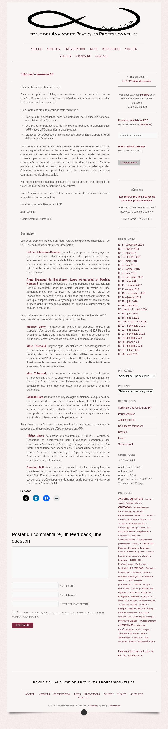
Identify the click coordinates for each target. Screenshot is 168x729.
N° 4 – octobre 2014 (129, 256)
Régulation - (141, 625)
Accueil (36, 49)
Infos (93, 49)
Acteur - (149, 499)
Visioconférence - (146, 641)
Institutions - (147, 592)
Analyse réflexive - (134, 503)
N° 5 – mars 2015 (128, 261)
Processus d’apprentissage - (141, 617)
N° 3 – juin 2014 (127, 253)
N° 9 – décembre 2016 (130, 277)
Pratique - (122, 609)
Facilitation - (123, 568)
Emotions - (123, 556)
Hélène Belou (35, 435)
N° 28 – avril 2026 (128, 354)
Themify (93, 706)
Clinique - (144, 519)
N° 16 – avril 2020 (128, 305)
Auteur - (150, 515)
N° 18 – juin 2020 (128, 313)
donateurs (145, 124)
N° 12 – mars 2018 (128, 289)
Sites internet (125, 444)
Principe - (151, 609)
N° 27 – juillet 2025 (129, 350)
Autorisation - (124, 519)
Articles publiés (126, 419)
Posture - (144, 604)
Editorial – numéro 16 (36, 74)
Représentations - (126, 629)
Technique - (137, 637)
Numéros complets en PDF (133, 120)
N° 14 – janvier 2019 (129, 297)
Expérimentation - (126, 564)
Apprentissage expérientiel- (131, 511)
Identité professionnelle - (143, 588)
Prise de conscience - (128, 613)
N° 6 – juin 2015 (127, 265)
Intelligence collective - (129, 596)
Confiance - (136, 536)
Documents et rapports (130, 426)
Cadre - (135, 519)
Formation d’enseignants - (130, 576)
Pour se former (126, 413)
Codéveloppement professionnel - (134, 527)
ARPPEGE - (140, 515)
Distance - (123, 548)
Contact (101, 56)
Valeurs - (133, 641)
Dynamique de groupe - (139, 548)
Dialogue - (137, 544)
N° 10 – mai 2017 (128, 281)
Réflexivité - (127, 625)
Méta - (121, 601)
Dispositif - (149, 543)
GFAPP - (138, 584)
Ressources (111, 49)
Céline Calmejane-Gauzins (43, 252)
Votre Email (67, 595)
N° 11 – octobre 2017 (130, 285)
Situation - (134, 633)
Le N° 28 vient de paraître (137, 81)
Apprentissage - (141, 507)
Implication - (123, 592)
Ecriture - (122, 552)
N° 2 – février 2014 (128, 248)
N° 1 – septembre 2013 (131, 244)
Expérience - (136, 560)
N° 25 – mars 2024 (128, 342)
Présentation (74, 49)
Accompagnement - (131, 498)
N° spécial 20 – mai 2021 (132, 321)
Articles (53, 49)
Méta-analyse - (132, 601)
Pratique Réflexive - (137, 609)
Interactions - (147, 596)
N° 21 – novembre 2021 (131, 325)
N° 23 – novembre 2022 (131, 333)
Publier (65, 56)
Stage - (143, 633)
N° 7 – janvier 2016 (129, 269)
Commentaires (129, 162)
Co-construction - (138, 523)
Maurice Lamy (36, 326)
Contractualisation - (127, 539)
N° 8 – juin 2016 (127, 273)
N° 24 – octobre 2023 (130, 337)
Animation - (125, 507)
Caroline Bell (35, 467)
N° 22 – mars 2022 (128, 329)
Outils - (122, 604)
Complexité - (124, 536)
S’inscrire (83, 56)
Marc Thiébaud (36, 346)
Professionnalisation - (129, 620)
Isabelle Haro (35, 397)
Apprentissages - (126, 515)
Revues (122, 432)
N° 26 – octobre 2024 (130, 345)
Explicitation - (141, 564)
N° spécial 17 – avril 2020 (132, 309)
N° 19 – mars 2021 (128, 317)
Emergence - (139, 552)
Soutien (131, 49)
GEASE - (130, 580)
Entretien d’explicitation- (140, 556)
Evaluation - (123, 560)
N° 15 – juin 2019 (128, 301)
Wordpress (115, 706)
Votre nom (66, 586)
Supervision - (124, 637)
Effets (130, 552)
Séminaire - (123, 633)
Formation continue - (141, 572)
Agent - (121, 503)
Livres (121, 438)
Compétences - (143, 531)
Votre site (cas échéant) (74, 604)
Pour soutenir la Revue (131, 146)
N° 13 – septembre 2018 (131, 293)
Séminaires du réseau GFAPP (134, 407)
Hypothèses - (124, 588)
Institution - (135, 592)
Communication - (126, 531)
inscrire (144, 94)
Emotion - (150, 552)
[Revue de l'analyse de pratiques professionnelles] (84, 34)
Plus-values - (133, 604)
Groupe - (147, 584)
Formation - (137, 568)
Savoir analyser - (143, 629)
